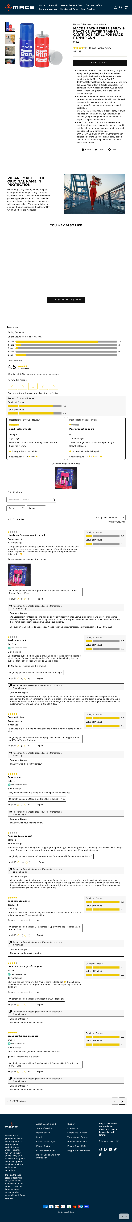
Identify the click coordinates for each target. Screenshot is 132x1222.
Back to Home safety (68, 300)
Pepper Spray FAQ (76, 1146)
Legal (39, 1137)
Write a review (104, 48)
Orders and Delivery (77, 1133)
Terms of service (44, 1128)
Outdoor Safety (94, 5)
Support (71, 1124)
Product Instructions (77, 1141)
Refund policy (43, 1133)
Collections (86, 24)
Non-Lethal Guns (69, 9)
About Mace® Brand (46, 1124)
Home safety (99, 24)
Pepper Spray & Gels (71, 5)
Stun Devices (88, 9)
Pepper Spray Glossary (78, 1150)
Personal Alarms (48, 9)
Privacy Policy (43, 1146)
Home (42, 5)
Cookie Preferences (46, 1150)
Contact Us (72, 1128)
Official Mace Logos (46, 1141)
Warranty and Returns (77, 1137)
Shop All (52, 5)
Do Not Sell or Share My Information (48, 1156)
